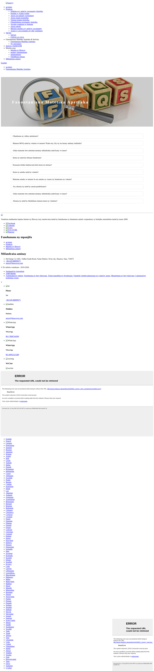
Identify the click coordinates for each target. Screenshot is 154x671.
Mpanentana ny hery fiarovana (122, 276)
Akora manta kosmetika (20, 18)
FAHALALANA (17, 37)
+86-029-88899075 (13, 261)
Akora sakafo (16, 26)
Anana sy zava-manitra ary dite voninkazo (27, 31)
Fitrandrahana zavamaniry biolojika (24, 22)
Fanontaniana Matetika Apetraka (23, 42)
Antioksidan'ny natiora (14, 276)
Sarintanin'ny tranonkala (15, 271)
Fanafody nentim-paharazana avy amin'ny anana (92, 276)
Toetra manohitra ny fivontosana (60, 276)
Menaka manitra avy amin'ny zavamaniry (26, 29)
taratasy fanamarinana (19, 52)
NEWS (8, 33)
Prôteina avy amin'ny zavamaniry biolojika (27, 11)
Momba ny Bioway (18, 50)
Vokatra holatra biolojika (20, 20)
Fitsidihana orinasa (18, 57)
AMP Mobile (11, 274)
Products (9, 9)
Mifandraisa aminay (13, 59)
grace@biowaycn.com (14, 263)
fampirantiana (16, 55)
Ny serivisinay (16, 44)
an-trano (9, 7)
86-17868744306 (12, 336)
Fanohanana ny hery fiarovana (35, 276)
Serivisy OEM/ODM (14, 46)
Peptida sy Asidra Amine (20, 13)
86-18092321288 (12, 355)
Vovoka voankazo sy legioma (22, 24)
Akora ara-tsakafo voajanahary (22, 16)
